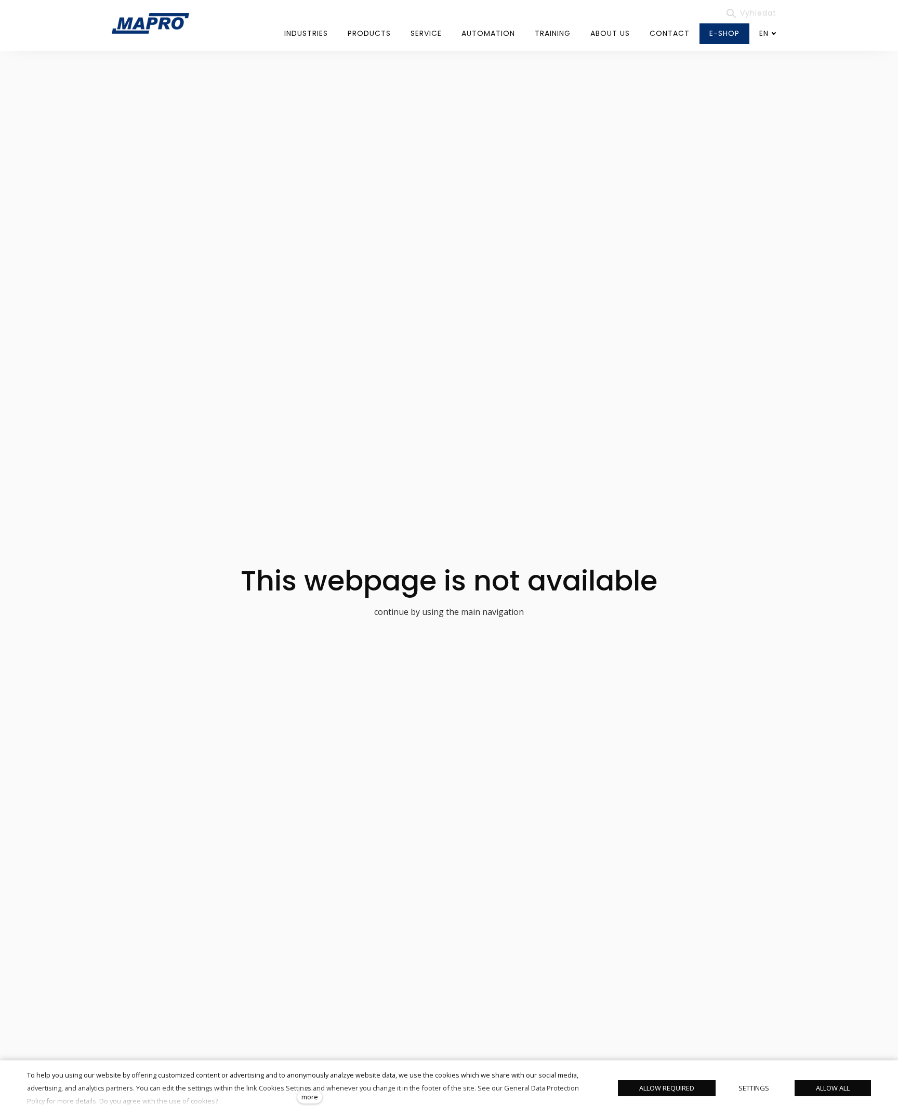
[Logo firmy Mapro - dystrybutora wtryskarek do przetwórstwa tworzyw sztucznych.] (150, 23)
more (309, 1096)
